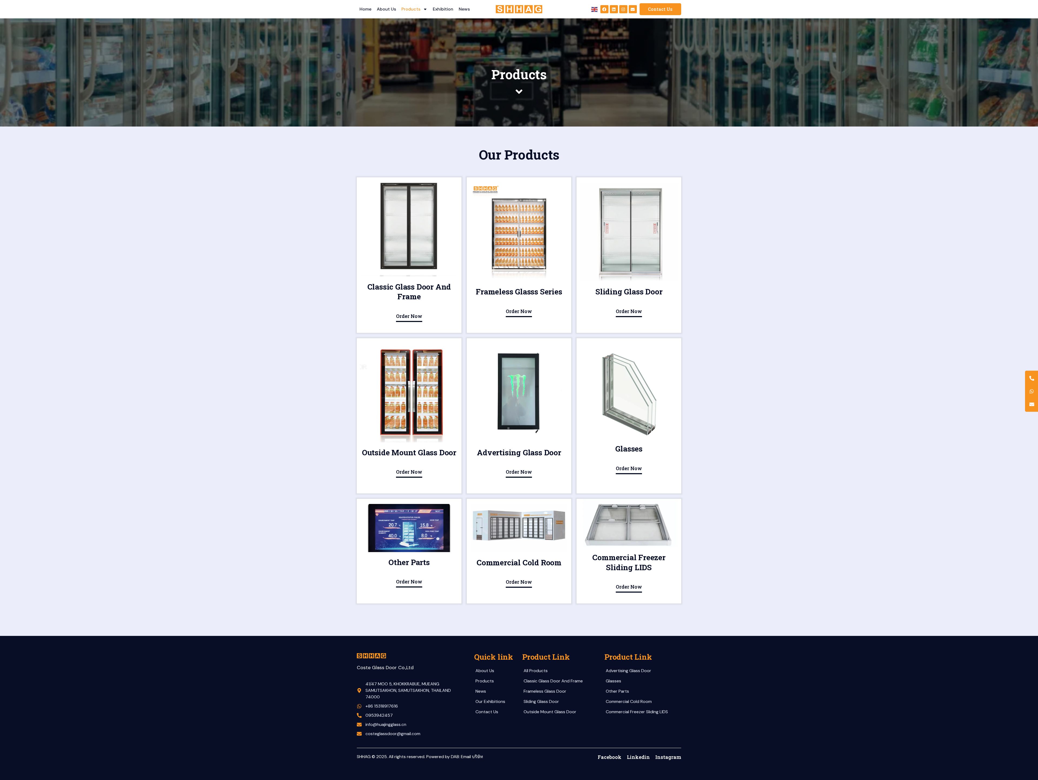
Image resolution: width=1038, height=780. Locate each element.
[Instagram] (623, 9)
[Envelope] (633, 9)
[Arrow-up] (1024, 747)
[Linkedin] (614, 9)
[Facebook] (604, 9)
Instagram (668, 757)
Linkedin (638, 757)
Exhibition (443, 9)
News (464, 9)
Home (365, 9)
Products (410, 9)
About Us (386, 9)
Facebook (609, 757)
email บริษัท (472, 756)
